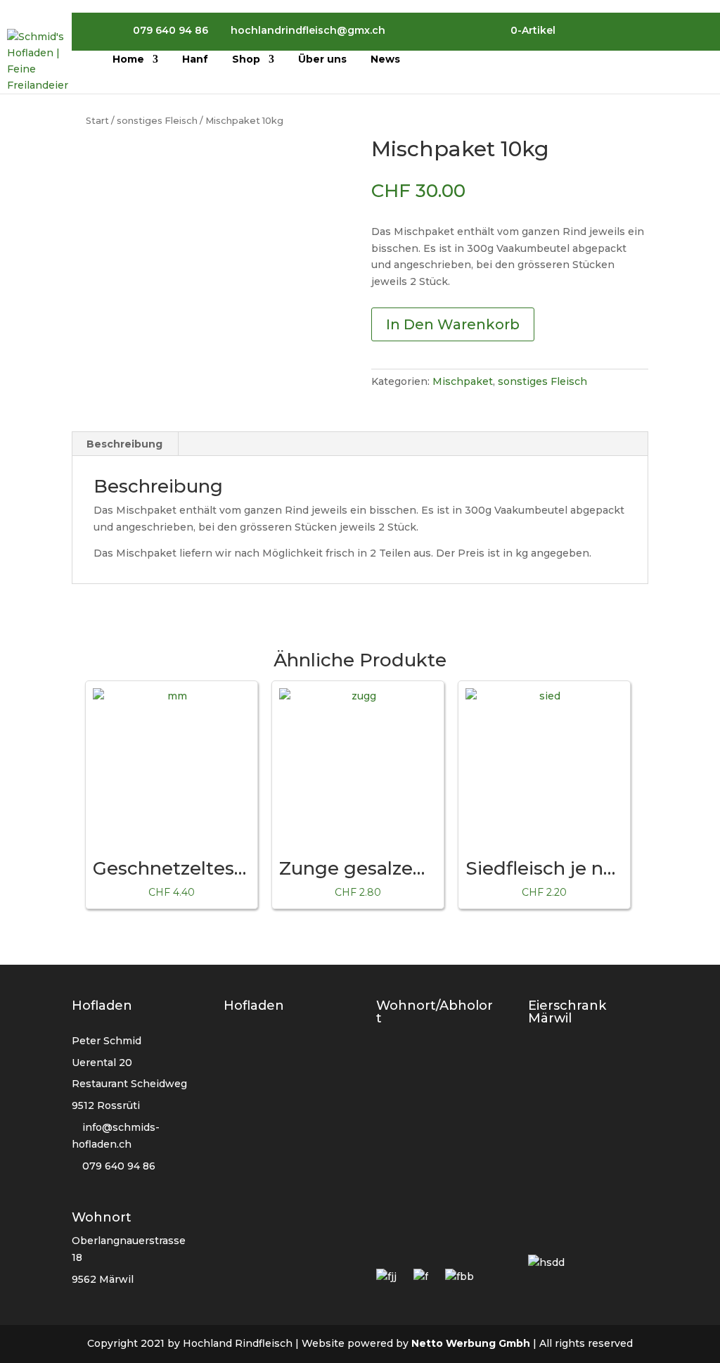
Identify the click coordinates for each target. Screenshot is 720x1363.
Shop (246, 59)
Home (128, 59)
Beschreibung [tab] (124, 444)
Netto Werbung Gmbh (470, 1343)
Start (97, 120)
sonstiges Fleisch (157, 120)
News (385, 59)
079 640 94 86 (117, 1166)
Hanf (195, 59)
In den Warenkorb (453, 324)
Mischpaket (462, 381)
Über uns (322, 59)
